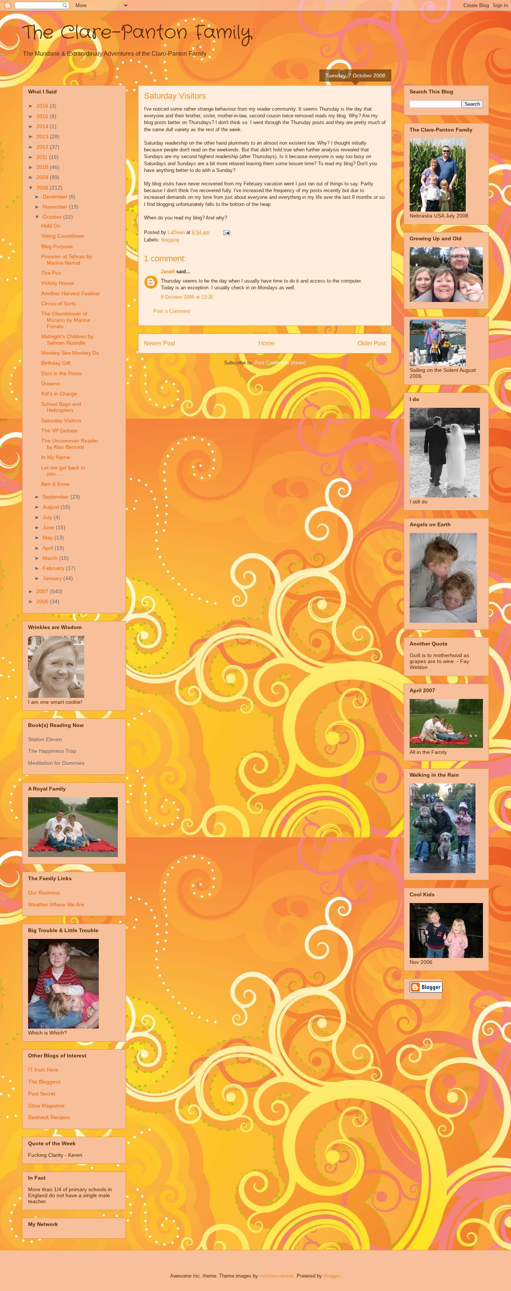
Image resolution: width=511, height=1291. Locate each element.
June (49, 527)
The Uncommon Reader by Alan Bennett (69, 444)
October (53, 217)
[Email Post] (226, 232)
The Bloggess (44, 1082)
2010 (43, 167)
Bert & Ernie (55, 484)
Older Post (372, 343)
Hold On (51, 226)
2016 (43, 106)
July (48, 517)
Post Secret (41, 1094)
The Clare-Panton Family (136, 32)
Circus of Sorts (58, 303)
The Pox (51, 273)
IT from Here (43, 1070)
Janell (168, 271)
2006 (43, 601)
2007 (43, 591)
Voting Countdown (62, 236)
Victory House (57, 283)
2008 (43, 188)
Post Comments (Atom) (280, 363)
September (56, 497)
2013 (43, 136)
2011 (42, 157)
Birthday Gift (55, 363)
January (53, 578)
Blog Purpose (57, 246)
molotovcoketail (277, 1276)
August (52, 507)
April (49, 548)
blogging (170, 240)
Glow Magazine (46, 1106)
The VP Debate (59, 431)
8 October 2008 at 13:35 (187, 297)
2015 (43, 116)
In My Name (55, 457)
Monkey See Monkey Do (70, 353)
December (56, 197)
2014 (43, 126)
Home (266, 343)
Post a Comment (171, 311)
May (48, 537)
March (51, 558)
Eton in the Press (61, 373)
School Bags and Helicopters (61, 407)
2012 (43, 147)
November (56, 207)
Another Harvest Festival (70, 293)
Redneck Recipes (49, 1117)
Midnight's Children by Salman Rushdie (67, 339)
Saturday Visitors (61, 420)
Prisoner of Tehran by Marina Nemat (66, 259)
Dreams (50, 383)
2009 (43, 177)
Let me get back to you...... (63, 471)
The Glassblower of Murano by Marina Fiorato (65, 320)
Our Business (44, 893)
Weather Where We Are (56, 905)
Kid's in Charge (59, 394)
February (54, 568)
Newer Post (159, 343)
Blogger (332, 1276)
